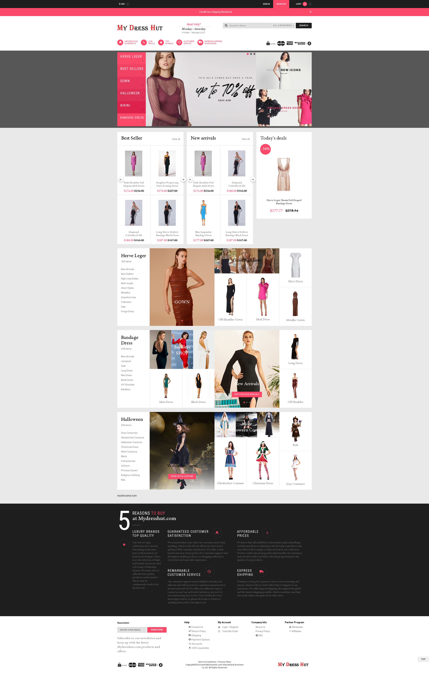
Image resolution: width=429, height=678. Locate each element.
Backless (125, 389)
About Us (260, 627)
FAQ (260, 635)
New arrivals (203, 138)
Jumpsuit (126, 361)
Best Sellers (131, 69)
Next (252, 89)
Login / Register (230, 627)
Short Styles (127, 288)
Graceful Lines (128, 297)
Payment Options (200, 639)
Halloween (130, 93)
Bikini (125, 105)
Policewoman (128, 461)
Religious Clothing (130, 475)
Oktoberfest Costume (132, 437)
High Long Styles (129, 278)
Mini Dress (263, 319)
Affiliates (296, 631)
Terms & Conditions (207, 662)
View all (176, 139)
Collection (126, 302)
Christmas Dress (129, 447)
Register (281, 4)
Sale (123, 306)
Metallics (125, 292)
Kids (123, 479)
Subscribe (157, 630)
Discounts (196, 643)
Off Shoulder (128, 384)
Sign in (266, 4)
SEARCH (303, 25)
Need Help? (194, 24)
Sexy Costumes (129, 433)
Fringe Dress (127, 311)
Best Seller (131, 138)
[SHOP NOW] (284, 70)
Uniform (125, 465)
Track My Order (230, 631)
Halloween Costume (131, 442)
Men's (124, 456)
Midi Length (127, 283)
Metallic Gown (295, 320)
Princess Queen (129, 470)
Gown (125, 81)
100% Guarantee (200, 648)
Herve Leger (131, 56)
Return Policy (198, 631)
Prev (149, 89)
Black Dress (127, 380)
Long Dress (127, 370)
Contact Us (197, 627)
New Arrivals (127, 269)
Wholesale (297, 627)
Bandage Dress (132, 117)
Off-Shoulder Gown (231, 319)
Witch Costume (129, 451)
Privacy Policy (263, 631)
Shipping (196, 635)
